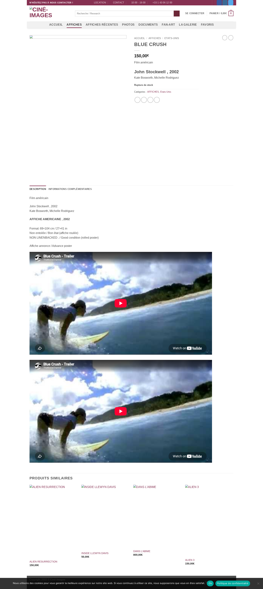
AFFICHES (74, 24)
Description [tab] (38, 189)
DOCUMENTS (148, 24)
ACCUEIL (56, 24)
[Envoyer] (177, 14)
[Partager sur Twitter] (144, 100)
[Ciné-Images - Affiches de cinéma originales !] (50, 14)
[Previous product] (230, 37)
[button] (194, 13)
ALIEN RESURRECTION (43, 561)
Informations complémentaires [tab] (70, 189)
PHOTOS (128, 24)
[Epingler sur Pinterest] (150, 100)
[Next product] (224, 37)
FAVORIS (207, 24)
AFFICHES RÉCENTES (102, 24)
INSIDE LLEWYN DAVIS (94, 553)
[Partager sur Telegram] (157, 100)
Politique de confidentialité (232, 583)
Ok (210, 583)
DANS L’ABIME (141, 551)
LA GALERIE (188, 24)
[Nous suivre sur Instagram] (225, 2)
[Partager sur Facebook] (137, 100)
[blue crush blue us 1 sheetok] (79, 106)
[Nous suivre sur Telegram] (230, 2)
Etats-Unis (171, 38)
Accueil (139, 38)
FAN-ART (168, 24)
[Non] (258, 584)
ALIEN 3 (189, 560)
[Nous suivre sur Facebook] (219, 2)
